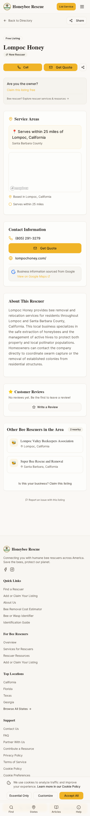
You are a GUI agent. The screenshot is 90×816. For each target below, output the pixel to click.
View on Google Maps (32, 276)
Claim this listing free (21, 90)
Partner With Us (14, 742)
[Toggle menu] (82, 6)
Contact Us (11, 728)
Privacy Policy (13, 755)
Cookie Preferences (16, 775)
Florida (8, 689)
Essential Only (19, 795)
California (9, 682)
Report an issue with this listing (47, 499)
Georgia (8, 702)
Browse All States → (17, 708)
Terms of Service (14, 762)
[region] (45, 172)
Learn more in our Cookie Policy (58, 786)
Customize (45, 795)
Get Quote (64, 67)
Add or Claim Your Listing (20, 596)
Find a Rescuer (13, 589)
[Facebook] (5, 569)
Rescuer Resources (16, 655)
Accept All (71, 795)
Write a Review (47, 407)
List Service (66, 6)
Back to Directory (20, 20)
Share (80, 20)
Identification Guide (16, 622)
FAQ (6, 735)
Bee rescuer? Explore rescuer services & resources (36, 98)
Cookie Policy (12, 768)
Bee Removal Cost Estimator (22, 609)
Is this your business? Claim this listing (45, 483)
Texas (7, 695)
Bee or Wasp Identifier (18, 615)
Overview (9, 642)
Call (25, 67)
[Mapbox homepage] (19, 188)
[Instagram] (12, 569)
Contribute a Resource (18, 748)
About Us (9, 602)
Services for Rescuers (18, 649)
